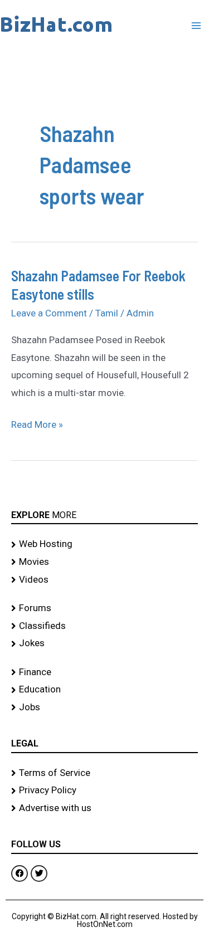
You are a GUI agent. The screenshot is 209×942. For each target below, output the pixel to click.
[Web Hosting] (104, 544)
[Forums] (104, 608)
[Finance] (104, 672)
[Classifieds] (104, 626)
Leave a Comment (49, 313)
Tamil (106, 313)
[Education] (104, 690)
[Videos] (104, 580)
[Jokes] (104, 643)
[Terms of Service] (104, 773)
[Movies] (104, 562)
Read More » (37, 423)
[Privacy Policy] (104, 790)
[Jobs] (104, 707)
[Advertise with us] (104, 808)
